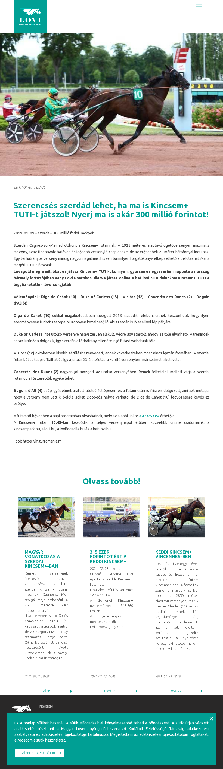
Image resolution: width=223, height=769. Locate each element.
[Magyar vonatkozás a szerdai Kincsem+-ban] (46, 517)
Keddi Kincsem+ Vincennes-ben (173, 554)
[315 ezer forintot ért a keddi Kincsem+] (111, 517)
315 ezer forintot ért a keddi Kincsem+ (108, 556)
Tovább (44, 691)
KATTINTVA (149, 416)
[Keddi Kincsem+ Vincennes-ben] (176, 517)
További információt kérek (39, 753)
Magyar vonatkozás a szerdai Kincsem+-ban (42, 559)
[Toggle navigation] (199, 4)
